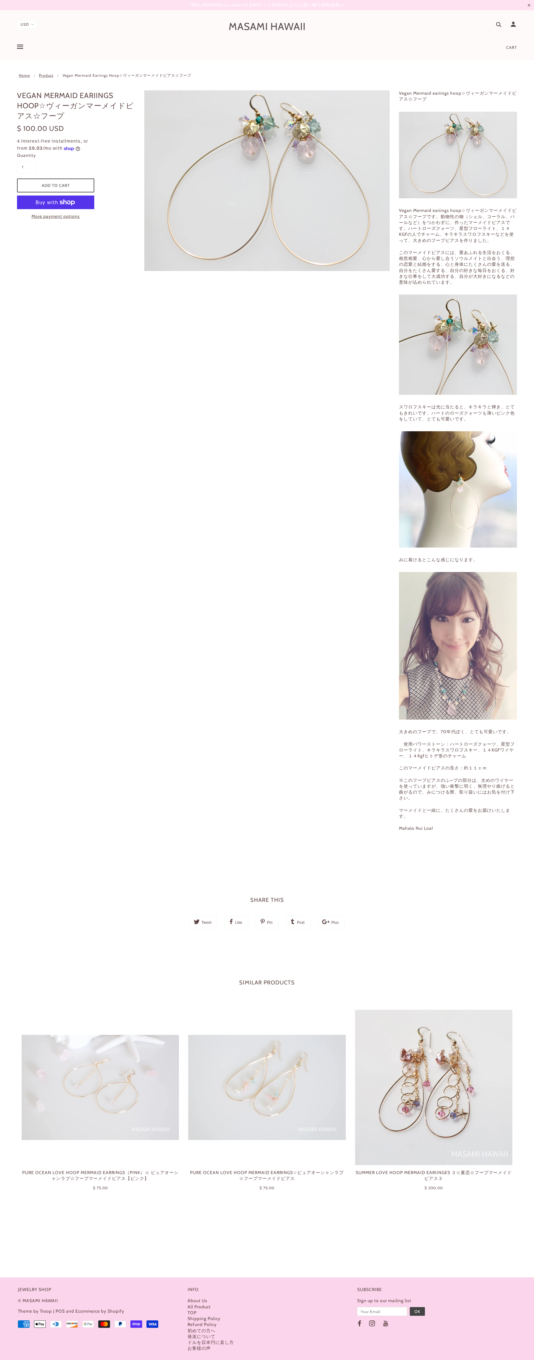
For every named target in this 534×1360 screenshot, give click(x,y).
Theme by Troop (35, 1311)
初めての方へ (201, 1330)
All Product (199, 1307)
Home (24, 75)
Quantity (26, 155)
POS (60, 1311)
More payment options (56, 216)
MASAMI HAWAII (267, 26)
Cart (511, 47)
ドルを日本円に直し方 (211, 1342)
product (46, 75)
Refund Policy (202, 1324)
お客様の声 (199, 1348)
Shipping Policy (204, 1318)
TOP (192, 1312)
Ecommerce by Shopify (99, 1311)
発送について (201, 1336)
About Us (197, 1300)
